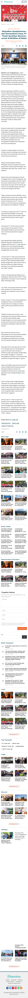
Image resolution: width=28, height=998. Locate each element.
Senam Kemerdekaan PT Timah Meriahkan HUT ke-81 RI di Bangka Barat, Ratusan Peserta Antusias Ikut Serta (21, 504)
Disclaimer (19, 981)
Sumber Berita (5, 428)
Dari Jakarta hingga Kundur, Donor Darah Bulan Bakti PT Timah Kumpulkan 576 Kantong (21, 476)
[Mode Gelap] (22, 1)
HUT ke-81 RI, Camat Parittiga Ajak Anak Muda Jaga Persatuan (14, 664)
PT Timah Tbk (14, 420)
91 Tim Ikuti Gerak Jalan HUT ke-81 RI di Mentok (16, 646)
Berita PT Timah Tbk (14, 29)
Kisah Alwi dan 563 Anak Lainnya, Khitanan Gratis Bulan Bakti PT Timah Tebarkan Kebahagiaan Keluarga (7, 462)
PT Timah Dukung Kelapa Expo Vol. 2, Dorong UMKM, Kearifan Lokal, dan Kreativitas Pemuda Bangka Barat (20, 817)
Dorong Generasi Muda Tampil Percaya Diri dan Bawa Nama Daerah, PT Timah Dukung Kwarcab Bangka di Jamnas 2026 (7, 504)
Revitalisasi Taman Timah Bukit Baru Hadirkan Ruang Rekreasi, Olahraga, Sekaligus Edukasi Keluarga (20, 490)
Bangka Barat (20, 746)
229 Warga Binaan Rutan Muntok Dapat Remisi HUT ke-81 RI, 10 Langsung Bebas (14, 675)
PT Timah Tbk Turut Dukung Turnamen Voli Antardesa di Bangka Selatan (6, 959)
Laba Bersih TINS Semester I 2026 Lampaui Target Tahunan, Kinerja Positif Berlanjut (19, 804)
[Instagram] (15, 988)
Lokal (17, 41)
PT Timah (17, 244)
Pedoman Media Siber (14, 983)
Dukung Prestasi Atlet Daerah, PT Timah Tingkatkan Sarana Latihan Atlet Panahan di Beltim (6, 841)
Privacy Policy (10, 981)
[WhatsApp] (18, 988)
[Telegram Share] (23, 46)
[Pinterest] (13, 988)
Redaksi (20, 980)
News (20, 41)
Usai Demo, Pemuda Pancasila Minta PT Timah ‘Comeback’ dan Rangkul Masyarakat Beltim (6, 448)
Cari (2, 634)
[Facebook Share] (17, 46)
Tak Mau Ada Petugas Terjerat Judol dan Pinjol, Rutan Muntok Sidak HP (15, 652)
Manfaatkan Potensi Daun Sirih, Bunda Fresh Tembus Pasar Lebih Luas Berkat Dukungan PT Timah (6, 817)
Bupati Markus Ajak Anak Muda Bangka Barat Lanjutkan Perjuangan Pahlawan (16, 669)
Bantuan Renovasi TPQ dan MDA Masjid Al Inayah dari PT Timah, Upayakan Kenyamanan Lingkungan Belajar (21, 518)
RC (17, 994)
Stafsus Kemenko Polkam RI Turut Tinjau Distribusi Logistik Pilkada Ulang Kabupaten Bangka (6, 779)
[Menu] (2, 1)
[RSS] (21, 988)
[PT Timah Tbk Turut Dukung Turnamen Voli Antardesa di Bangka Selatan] (7, 953)
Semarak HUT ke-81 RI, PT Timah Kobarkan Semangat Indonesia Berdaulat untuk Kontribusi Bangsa (7, 490)
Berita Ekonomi (6, 423)
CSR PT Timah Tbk (7, 749)
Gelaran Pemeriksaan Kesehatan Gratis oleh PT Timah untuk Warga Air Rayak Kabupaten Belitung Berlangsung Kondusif (21, 462)
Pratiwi (7, 41)
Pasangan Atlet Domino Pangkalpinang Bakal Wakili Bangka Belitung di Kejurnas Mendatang (21, 946)
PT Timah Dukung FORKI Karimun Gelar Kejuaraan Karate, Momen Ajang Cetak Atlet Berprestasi (7, 476)
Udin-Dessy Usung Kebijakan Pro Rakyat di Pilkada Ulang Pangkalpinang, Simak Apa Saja (21, 779)
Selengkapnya (13, 734)
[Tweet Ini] (20, 46)
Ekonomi (12, 41)
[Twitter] (10, 988)
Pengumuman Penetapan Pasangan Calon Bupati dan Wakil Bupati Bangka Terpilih (6, 766)
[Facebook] (7, 988)
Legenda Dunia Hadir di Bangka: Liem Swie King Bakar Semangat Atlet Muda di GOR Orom (21, 959)
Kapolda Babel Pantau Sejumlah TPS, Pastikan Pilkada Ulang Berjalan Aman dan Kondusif (21, 766)
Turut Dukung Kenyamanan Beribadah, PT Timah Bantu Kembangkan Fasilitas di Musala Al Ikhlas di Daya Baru (20, 448)
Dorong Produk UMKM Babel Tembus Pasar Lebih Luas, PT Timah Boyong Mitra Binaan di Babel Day (7, 518)
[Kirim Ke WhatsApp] (26, 46)
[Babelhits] (8, 2)
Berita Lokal (15, 423)
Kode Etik (13, 980)
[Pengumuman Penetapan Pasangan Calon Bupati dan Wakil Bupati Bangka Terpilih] (7, 760)
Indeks (7, 980)
